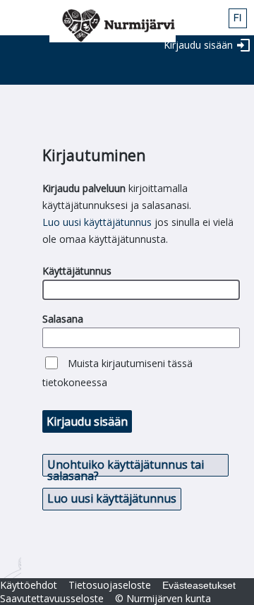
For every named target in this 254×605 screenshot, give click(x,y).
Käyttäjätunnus (76, 270)
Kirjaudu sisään (198, 45)
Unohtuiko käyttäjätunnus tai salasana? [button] (125, 467)
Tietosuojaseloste (109, 585)
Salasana (62, 318)
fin (238, 18)
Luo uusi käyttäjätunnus (97, 222)
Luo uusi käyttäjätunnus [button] (111, 498)
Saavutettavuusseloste (52, 598)
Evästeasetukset (199, 585)
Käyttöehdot (28, 585)
